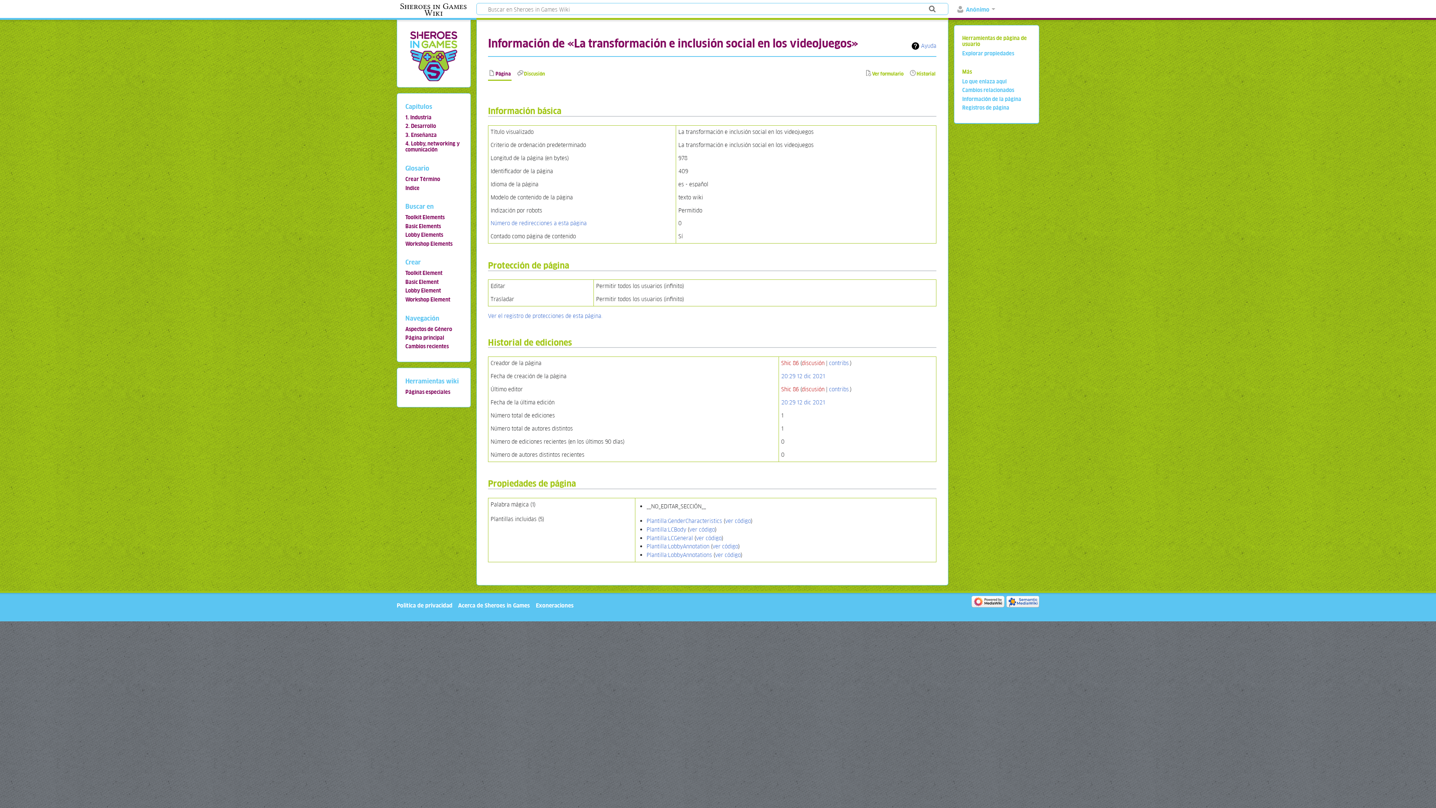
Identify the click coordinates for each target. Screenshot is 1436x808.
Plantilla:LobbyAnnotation (678, 546)
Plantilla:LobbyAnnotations (679, 554)
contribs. (839, 363)
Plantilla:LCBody (666, 529)
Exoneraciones (555, 605)
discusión (813, 363)
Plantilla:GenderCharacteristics (684, 520)
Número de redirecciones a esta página (539, 223)
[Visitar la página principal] (433, 56)
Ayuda (928, 45)
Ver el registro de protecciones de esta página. (545, 315)
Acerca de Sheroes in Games (494, 605)
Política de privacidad (424, 605)
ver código (738, 520)
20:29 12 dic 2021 (803, 376)
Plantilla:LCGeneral (670, 538)
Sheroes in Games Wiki (433, 9)
